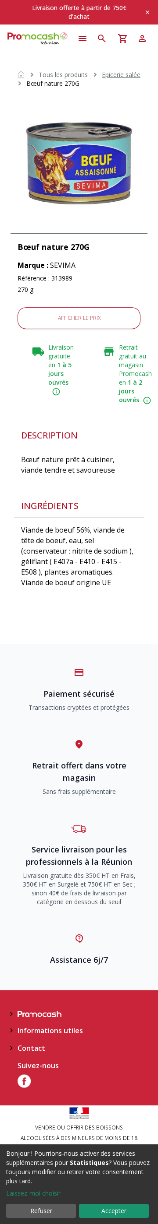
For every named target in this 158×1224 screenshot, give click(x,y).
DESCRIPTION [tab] (49, 435)
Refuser (41, 1210)
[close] (147, 12)
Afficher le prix (79, 318)
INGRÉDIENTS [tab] (50, 506)
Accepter (113, 1210)
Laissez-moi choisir (33, 1193)
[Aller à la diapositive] (79, 232)
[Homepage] (37, 38)
